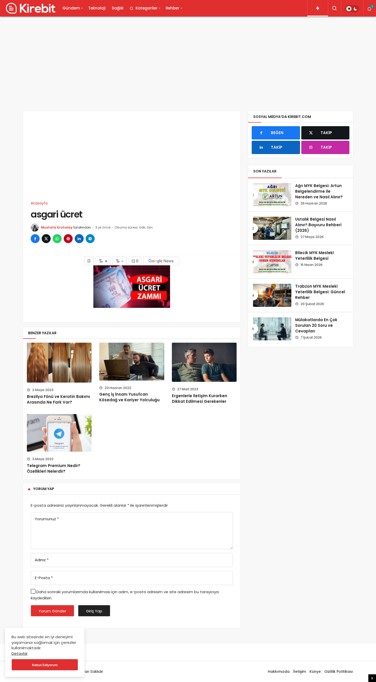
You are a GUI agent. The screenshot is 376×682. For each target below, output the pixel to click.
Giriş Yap (94, 611)
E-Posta (44, 577)
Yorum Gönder (52, 611)
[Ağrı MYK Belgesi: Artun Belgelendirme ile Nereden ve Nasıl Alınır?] (272, 194)
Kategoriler (147, 8)
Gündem (71, 8)
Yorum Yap (43, 488)
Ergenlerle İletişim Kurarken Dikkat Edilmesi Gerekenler (199, 398)
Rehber (172, 8)
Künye (315, 671)
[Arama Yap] (334, 8)
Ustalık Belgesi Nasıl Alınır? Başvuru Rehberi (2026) (318, 225)
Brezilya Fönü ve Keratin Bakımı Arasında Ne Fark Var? (58, 399)
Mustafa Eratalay (57, 227)
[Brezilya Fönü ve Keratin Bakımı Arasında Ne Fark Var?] (59, 363)
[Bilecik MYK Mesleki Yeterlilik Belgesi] (272, 261)
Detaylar (20, 653)
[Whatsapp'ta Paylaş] (57, 238)
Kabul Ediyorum (45, 665)
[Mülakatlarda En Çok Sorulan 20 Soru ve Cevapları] (272, 328)
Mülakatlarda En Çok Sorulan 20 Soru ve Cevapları (316, 325)
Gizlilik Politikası (338, 671)
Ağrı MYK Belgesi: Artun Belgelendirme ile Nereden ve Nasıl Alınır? (319, 191)
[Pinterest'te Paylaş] (68, 238)
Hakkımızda (279, 671)
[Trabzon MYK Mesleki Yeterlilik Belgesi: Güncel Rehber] (272, 295)
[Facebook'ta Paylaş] (35, 238)
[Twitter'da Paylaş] (46, 238)
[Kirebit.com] (30, 8)
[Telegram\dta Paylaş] (90, 238)
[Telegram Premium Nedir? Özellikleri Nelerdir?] (59, 433)
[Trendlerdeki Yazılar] (317, 8)
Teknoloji (97, 8)
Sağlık (118, 8)
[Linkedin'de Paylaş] (79, 238)
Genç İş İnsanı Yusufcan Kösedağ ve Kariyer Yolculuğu (129, 397)
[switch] (352, 8)
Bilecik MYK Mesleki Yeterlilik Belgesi (314, 255)
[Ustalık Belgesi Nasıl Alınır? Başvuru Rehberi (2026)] (272, 228)
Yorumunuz (47, 519)
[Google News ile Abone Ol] (161, 260)
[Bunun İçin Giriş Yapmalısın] (89, 260)
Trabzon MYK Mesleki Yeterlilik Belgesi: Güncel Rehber (320, 292)
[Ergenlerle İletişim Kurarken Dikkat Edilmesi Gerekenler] (204, 362)
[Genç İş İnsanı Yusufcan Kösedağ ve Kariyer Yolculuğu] (131, 361)
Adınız (42, 559)
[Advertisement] (188, 60)
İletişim (299, 671)
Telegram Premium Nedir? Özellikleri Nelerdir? (53, 468)
